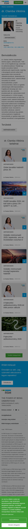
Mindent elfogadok (14, 525)
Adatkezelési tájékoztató (7, 514)
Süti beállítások (14, 519)
